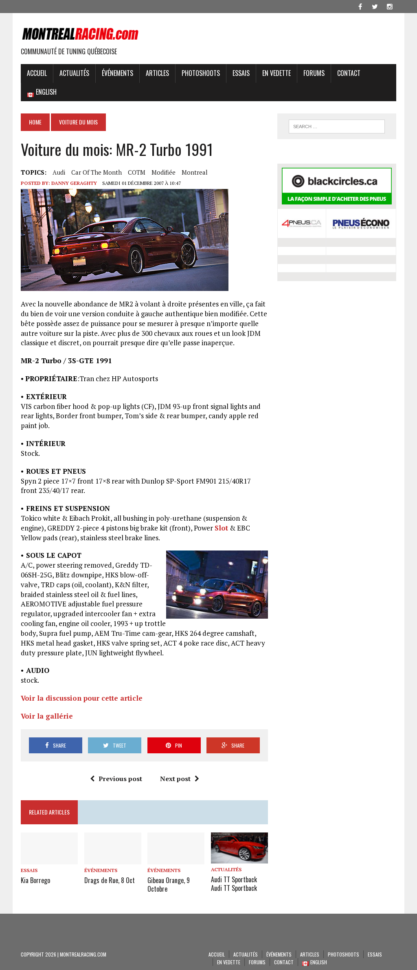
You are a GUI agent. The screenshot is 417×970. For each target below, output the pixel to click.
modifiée (163, 172)
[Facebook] (360, 6)
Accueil (37, 73)
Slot (221, 528)
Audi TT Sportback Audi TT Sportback (234, 884)
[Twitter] (375, 6)
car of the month (96, 172)
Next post (175, 778)
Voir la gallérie (47, 716)
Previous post (120, 778)
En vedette (276, 73)
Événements (117, 73)
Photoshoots (201, 73)
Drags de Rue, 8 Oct (109, 880)
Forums (314, 73)
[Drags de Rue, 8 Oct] (112, 859)
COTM (136, 172)
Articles (157, 73)
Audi (59, 172)
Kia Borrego (35, 880)
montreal (195, 172)
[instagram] (389, 6)
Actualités (74, 73)
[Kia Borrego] (49, 859)
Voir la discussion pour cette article (82, 698)
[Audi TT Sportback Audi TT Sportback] (239, 858)
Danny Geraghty (74, 183)
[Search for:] (336, 126)
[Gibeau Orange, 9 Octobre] (175, 859)
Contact (348, 73)
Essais (241, 73)
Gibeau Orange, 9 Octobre (168, 884)
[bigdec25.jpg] (124, 286)
